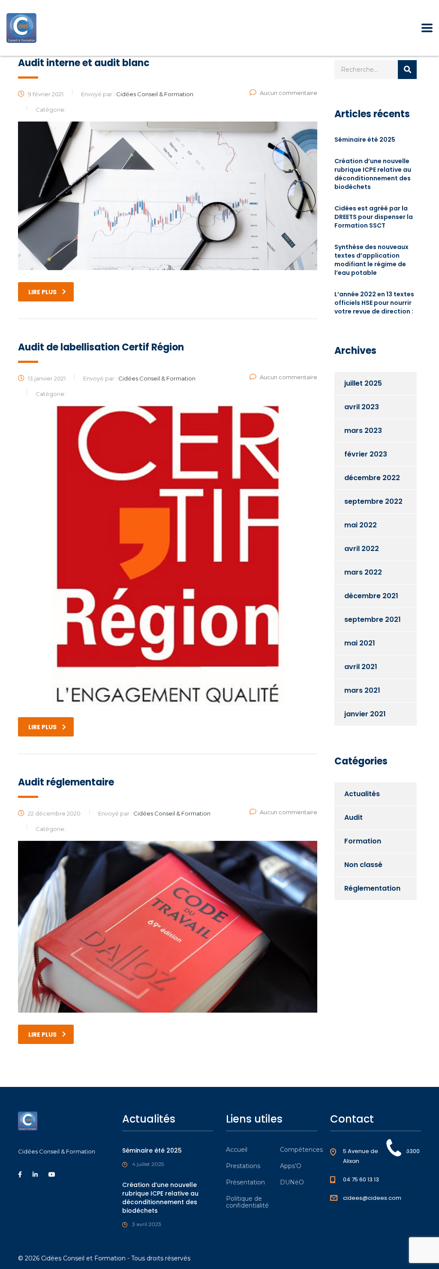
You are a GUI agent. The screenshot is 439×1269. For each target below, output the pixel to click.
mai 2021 (359, 643)
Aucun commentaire (288, 92)
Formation (362, 841)
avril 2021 (360, 667)
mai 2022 (360, 525)
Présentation (245, 1182)
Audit (353, 817)
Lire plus (42, 292)
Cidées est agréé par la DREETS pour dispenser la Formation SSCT (373, 217)
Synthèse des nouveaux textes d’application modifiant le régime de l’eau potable (371, 260)
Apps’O (290, 1165)
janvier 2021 (365, 714)
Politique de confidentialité (247, 1202)
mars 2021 (362, 690)
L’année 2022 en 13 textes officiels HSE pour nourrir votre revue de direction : (374, 303)
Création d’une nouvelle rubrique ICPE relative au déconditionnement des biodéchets (372, 174)
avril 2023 (361, 407)
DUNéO (292, 1182)
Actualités (362, 794)
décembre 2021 (371, 596)
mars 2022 (363, 572)
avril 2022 (361, 549)
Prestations (243, 1165)
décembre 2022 (372, 478)
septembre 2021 (372, 619)
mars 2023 (363, 430)
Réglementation (372, 888)
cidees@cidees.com (372, 1198)
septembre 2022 (373, 501)
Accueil (236, 1149)
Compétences (301, 1149)
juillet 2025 (363, 383)
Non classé (363, 865)
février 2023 (365, 454)
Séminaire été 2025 (364, 139)
